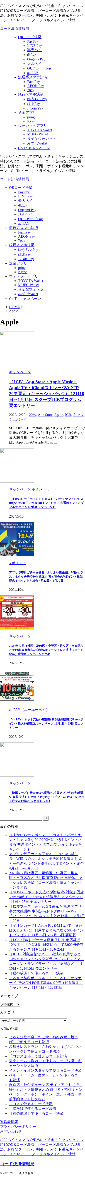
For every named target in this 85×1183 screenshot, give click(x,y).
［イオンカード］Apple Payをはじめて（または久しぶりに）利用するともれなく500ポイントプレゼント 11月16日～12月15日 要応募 (46, 930)
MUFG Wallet (28, 285)
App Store (45, 415)
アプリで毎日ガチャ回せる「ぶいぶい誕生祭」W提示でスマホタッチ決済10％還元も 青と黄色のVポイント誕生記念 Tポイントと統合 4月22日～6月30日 (46, 576)
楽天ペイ (25, 200)
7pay (21, 240)
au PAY (23, 223)
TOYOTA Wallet (30, 281)
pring (22, 268)
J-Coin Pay (26, 259)
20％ (32, 415)
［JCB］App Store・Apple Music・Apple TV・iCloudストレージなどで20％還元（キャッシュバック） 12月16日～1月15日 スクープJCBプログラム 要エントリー (46, 393)
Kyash (22, 272)
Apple (58, 415)
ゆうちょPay (28, 250)
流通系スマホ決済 (23, 228)
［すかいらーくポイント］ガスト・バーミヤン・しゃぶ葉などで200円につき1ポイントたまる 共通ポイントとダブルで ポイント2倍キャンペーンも (46, 503)
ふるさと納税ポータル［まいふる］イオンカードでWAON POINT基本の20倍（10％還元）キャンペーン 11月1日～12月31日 (46, 982)
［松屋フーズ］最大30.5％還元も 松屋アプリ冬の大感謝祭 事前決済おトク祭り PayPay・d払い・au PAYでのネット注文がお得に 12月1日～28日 (46, 797)
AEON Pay (26, 236)
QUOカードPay (30, 219)
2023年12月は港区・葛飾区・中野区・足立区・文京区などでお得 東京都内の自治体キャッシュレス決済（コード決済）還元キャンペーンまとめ (46, 650)
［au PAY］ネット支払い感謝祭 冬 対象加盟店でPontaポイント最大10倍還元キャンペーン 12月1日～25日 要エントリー (46, 723)
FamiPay (24, 232)
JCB (68, 415)
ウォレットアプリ (23, 276)
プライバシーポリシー (18, 1126)
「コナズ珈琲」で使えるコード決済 (38, 1056)
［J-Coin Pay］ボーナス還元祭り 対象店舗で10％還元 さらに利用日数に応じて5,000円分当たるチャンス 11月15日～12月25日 (46, 944)
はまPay (24, 254)
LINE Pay (25, 196)
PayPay (23, 192)
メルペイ (25, 214)
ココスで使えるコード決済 (31, 1104)
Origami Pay (27, 210)
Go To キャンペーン (25, 299)
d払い (22, 205)
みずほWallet (28, 294)
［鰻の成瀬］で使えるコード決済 (36, 973)
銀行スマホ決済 (21, 245)
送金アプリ (18, 263)
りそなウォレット (32, 289)
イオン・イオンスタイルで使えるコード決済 (45, 1070)
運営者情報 (9, 1122)
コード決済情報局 (14, 28)
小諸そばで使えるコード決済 (32, 1109)
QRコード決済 (20, 187)
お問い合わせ (11, 1131)
